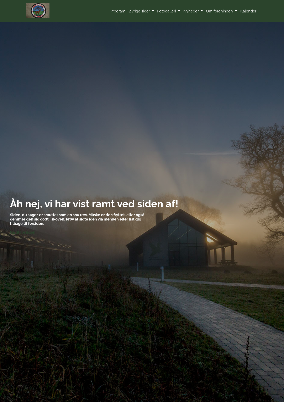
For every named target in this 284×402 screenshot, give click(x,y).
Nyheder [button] (191, 11)
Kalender (248, 11)
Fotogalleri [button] (167, 11)
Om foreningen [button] (220, 11)
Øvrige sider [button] (140, 11)
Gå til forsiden (22, 232)
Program (117, 11)
